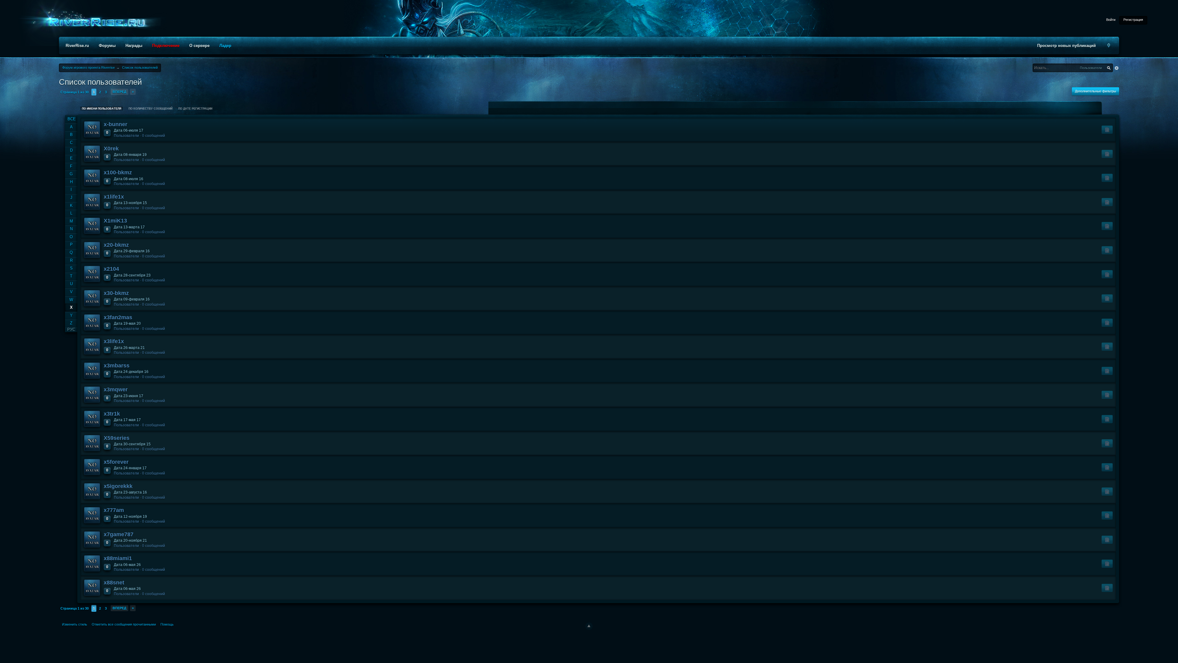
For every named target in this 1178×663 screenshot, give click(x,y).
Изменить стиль (74, 624)
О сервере (199, 45)
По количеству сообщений (150, 108)
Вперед (119, 92)
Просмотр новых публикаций (1066, 45)
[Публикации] (1107, 130)
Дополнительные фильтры (1095, 91)
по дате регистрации (195, 108)
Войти (1110, 19)
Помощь (167, 624)
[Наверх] (589, 626)
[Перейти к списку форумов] (95, 22)
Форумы (107, 45)
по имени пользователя (101, 108)
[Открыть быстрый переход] (1108, 45)
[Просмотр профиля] (92, 129)
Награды (133, 45)
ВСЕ (71, 119)
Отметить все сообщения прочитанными (124, 624)
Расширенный (1116, 68)
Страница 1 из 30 (74, 92)
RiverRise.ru (77, 45)
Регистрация (1133, 19)
